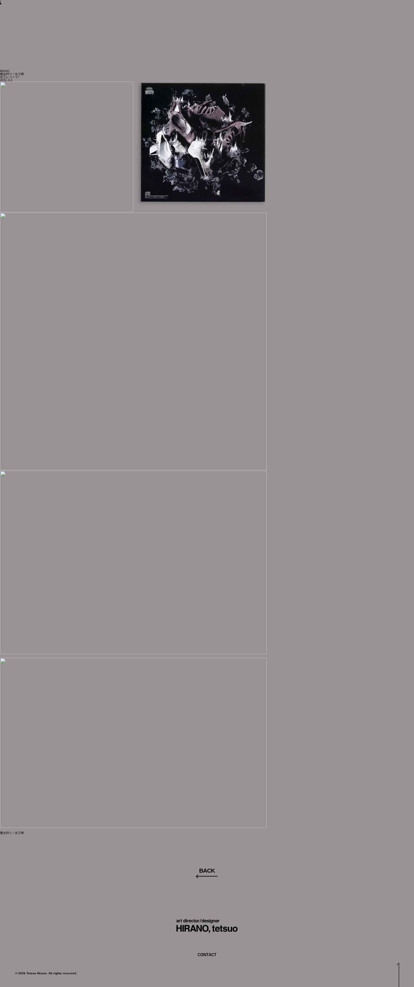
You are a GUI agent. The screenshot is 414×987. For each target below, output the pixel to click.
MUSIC (211, 23)
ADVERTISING (142, 23)
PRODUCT (246, 23)
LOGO (182, 23)
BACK (207, 870)
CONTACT (286, 23)
